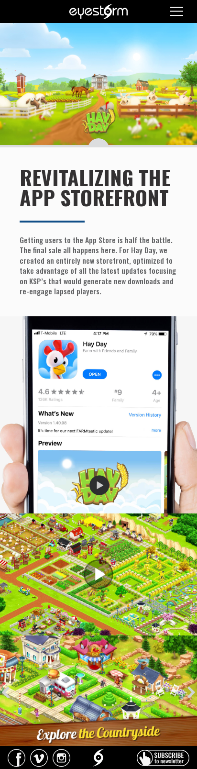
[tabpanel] (98, 691)
